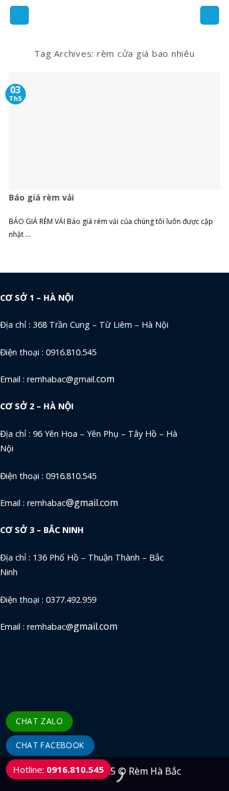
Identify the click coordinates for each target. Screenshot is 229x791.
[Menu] (19, 15)
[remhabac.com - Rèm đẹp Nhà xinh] (114, 15)
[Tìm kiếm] (209, 15)
